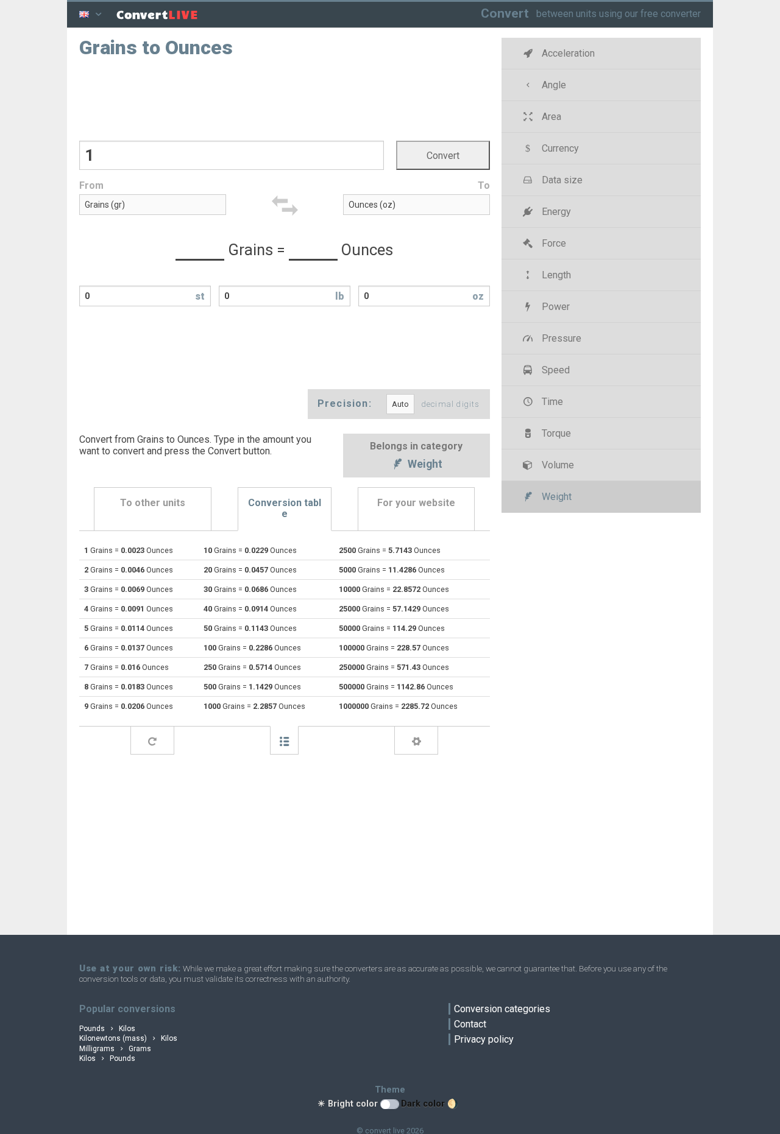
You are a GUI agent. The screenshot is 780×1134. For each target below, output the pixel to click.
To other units (152, 503)
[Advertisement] (284, 98)
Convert (505, 13)
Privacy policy (484, 1039)
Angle (552, 85)
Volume (556, 465)
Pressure (560, 338)
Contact (470, 1024)
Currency (559, 148)
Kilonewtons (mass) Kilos (128, 1038)
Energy (555, 211)
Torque (555, 433)
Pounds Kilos (107, 1028)
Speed (554, 370)
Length (555, 275)
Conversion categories (502, 1009)
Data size (561, 180)
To (484, 185)
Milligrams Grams (115, 1048)
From (91, 185)
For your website (416, 503)
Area (550, 116)
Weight (423, 464)
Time (551, 401)
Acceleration (567, 53)
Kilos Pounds (107, 1058)
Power (554, 306)
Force (552, 243)
